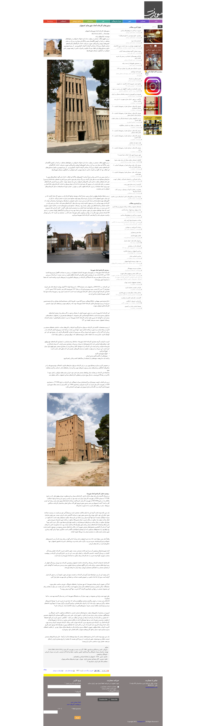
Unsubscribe (103, 699)
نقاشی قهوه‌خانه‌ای (136, 235)
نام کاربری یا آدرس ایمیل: (73, 683)
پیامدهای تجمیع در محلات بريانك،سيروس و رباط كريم (127, 206)
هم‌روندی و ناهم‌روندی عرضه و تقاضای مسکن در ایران (126, 94)
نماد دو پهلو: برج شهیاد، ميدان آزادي (131, 210)
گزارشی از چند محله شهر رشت (132, 184)
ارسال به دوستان (57, 670)
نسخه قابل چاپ (69, 670)
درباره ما (50, 21)
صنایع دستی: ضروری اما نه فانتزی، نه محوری (129, 83)
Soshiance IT (141, 721)
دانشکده (63, 21)
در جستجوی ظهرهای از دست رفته (131, 63)
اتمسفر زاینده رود (136, 40)
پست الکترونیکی (113, 691)
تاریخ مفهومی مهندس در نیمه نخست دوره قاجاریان (127, 46)
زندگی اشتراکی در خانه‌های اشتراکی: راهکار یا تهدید (127, 179)
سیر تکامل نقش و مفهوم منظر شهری (130, 273)
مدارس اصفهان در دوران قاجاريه (132, 251)
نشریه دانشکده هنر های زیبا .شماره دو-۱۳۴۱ (129, 68)
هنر (103, 21)
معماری (142, 21)
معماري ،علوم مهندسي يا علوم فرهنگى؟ (130, 35)
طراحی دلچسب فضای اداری (133, 287)
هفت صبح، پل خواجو (135, 142)
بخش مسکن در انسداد (135, 78)
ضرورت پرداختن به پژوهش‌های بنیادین (131, 30)
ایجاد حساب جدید (76, 702)
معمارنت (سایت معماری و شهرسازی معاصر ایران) (108, 687)
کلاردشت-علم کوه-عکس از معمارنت (131, 297)
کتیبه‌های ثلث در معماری (134, 246)
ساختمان (90, 21)
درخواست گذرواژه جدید (74, 704)
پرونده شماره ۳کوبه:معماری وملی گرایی (130, 51)
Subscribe (114, 699)
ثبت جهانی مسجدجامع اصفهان (133, 261)
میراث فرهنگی (116, 21)
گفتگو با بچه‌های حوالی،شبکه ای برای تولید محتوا (128, 160)
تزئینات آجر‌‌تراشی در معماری (133, 227)
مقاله (45, 669)
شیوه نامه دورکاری (136, 71)
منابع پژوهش (76, 21)
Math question (76, 709)
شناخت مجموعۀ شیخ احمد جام (132, 220)
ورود (77, 717)
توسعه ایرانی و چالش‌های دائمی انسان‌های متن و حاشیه (126, 196)
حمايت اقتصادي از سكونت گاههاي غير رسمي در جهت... (126, 89)
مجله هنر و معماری (136, 232)
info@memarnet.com (151, 687)
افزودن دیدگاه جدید (88, 670)
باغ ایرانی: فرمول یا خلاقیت (133, 301)
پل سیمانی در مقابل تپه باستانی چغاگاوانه (130, 125)
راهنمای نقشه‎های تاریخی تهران (132, 282)
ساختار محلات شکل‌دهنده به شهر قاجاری (130, 292)
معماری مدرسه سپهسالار (134, 268)
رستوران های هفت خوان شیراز (132, 240)
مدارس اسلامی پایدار (135, 256)
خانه (156, 21)
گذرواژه (78, 691)
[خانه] (153, 10)
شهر (129, 21)
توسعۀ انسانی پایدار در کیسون (133, 306)
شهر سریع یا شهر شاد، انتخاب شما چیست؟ (129, 155)
